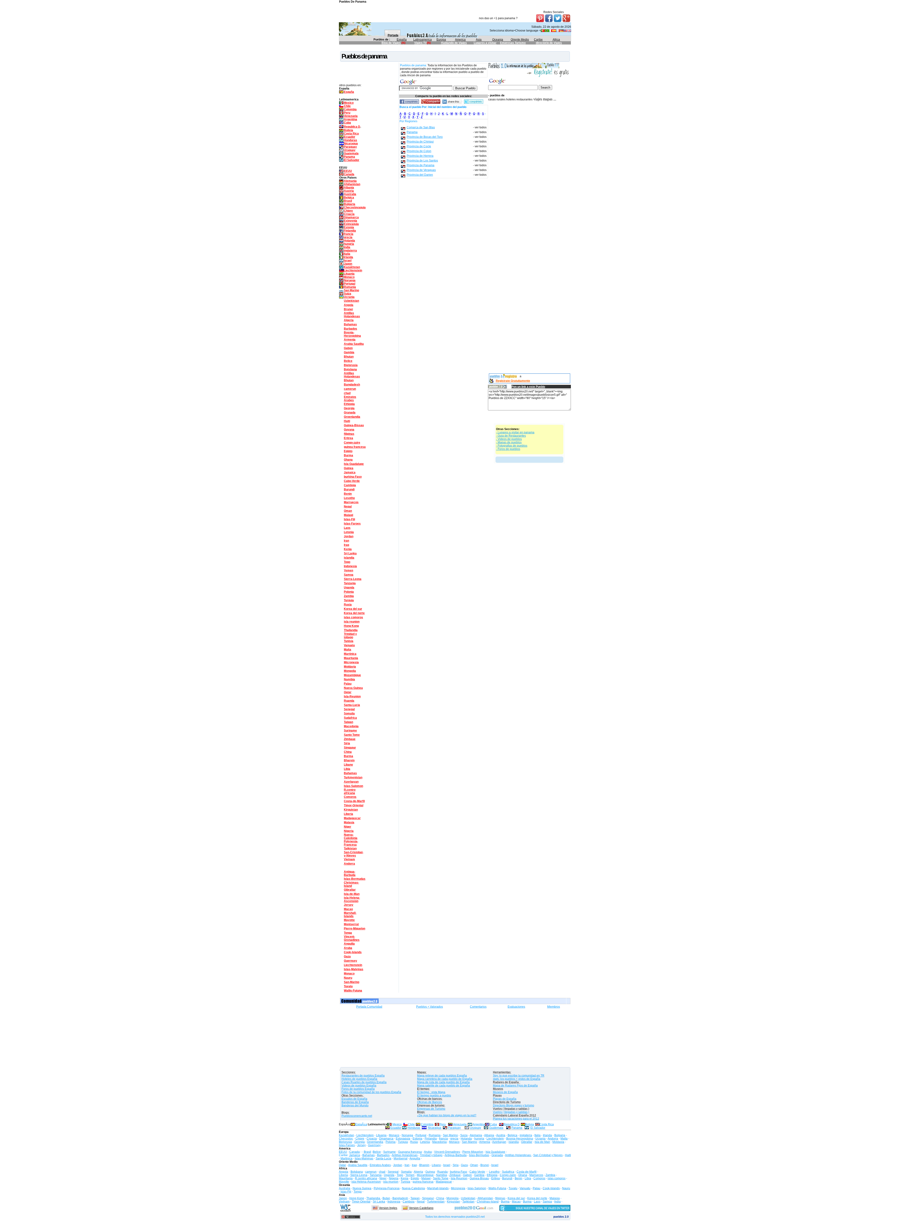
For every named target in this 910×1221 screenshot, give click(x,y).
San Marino (351, 290)
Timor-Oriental (353, 805)
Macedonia (351, 726)
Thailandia (351, 630)
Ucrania (349, 297)
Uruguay (349, 150)
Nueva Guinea (353, 688)
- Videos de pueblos (509, 439)
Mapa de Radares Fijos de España (515, 1085)
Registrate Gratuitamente (513, 380)
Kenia (348, 549)
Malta (347, 649)
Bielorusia (351, 365)
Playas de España (504, 1098)
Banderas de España (355, 1102)
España (402, 39)
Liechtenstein (353, 270)
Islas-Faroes (352, 523)
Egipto (348, 451)
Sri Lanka (350, 553)
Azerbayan (351, 781)
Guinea (348, 468)
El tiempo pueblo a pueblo (434, 1095)
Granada (349, 412)
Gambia (349, 352)
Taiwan (348, 722)
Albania (349, 187)
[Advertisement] (425, 48)
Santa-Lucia (352, 705)
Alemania (350, 181)
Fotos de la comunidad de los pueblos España (371, 1092)
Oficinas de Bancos (429, 1102)
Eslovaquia (351, 224)
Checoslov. (346, 1138)
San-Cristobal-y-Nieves (353, 854)
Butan (386, 1198)
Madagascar (352, 818)
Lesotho (349, 498)
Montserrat (351, 924)
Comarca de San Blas (421, 127)
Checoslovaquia (355, 207)
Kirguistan (351, 809)
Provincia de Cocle (419, 146)
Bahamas (350, 324)
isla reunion (351, 621)
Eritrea (348, 438)
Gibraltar (350, 889)
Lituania (349, 273)
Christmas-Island (351, 884)
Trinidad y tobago (350, 635)
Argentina (350, 119)
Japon (348, 263)
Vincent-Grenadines (351, 938)
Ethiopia (349, 404)
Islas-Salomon (353, 786)
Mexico (349, 102)
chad (347, 393)
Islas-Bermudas (354, 878)
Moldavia (350, 666)
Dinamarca (351, 217)
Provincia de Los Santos (422, 160)
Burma (348, 455)
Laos (347, 528)
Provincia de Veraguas (421, 170)
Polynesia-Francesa (351, 843)
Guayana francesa (410, 1152)
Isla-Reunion (352, 696)
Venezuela (351, 116)
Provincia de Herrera (420, 155)
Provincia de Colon (419, 151)
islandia (349, 557)
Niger (347, 826)
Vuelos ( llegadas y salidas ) (511, 1112)
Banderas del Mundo (355, 1105)
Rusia (348, 604)
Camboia (350, 485)
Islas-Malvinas (353, 969)
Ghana (348, 459)
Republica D (352, 126)
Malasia (349, 822)
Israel (347, 260)
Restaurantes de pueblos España (363, 1075)
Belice (348, 361)
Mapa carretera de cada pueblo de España (444, 1079)
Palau (347, 683)
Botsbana (350, 369)
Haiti (347, 421)
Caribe (538, 39)
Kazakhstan (352, 267)
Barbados (350, 328)
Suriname (350, 730)
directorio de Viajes (549, 43)
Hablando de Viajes (454, 43)
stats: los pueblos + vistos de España (516, 1079)
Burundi (349, 489)
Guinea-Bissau (354, 425)
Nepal (348, 506)
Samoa (348, 574)
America (460, 39)
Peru (347, 112)
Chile (347, 106)
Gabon (348, 348)
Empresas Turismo (513, 43)
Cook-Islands (353, 952)
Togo (347, 562)
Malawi (348, 515)
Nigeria (349, 831)
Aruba (348, 948)
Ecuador (349, 137)
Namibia (349, 679)
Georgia (349, 408)
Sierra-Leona (352, 579)
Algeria (349, 320)
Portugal (349, 283)
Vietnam (349, 859)
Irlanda (348, 257)
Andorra (349, 863)
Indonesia (350, 566)
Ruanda (349, 700)
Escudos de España (354, 1098)
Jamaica (349, 472)
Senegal (349, 709)
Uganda (349, 587)
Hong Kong (351, 626)
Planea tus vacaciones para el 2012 (516, 1118)
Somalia (349, 713)
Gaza (347, 956)
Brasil (348, 200)
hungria (349, 244)
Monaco (349, 277)
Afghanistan (352, 184)
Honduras (350, 140)
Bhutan (349, 356)
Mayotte (349, 920)
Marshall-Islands (350, 914)
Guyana (349, 429)
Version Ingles (388, 1208)
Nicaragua (351, 143)
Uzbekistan (351, 300)
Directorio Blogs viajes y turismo (513, 1105)
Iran (346, 540)
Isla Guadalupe (354, 464)
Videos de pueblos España (358, 1085)
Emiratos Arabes (350, 398)
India (347, 247)
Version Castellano (421, 1208)
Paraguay (350, 146)
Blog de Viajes (391, 43)
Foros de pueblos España (358, 1089)
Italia (347, 254)
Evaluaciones (516, 1006)
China (348, 752)
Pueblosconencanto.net (356, 1116)
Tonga (348, 932)
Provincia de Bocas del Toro (425, 137)
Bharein (349, 760)
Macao (348, 909)
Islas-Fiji (349, 519)
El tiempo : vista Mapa (431, 1092)
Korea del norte (354, 613)
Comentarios (478, 1006)
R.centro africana (349, 791)
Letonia (349, 532)
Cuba (347, 122)
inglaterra (350, 250)
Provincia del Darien (420, 174)
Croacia (349, 214)
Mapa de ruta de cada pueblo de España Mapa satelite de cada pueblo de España (443, 1084)
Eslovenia (350, 220)
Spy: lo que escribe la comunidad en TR (518, 1075)
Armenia (349, 339)
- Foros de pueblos (508, 449)
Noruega (349, 280)
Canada (349, 174)
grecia (348, 237)
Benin (348, 493)
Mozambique (352, 675)
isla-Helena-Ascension (352, 899)
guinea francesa (355, 447)
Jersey (348, 905)
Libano (348, 764)
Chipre (348, 210)
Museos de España (505, 1092)
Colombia (350, 109)
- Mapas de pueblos (509, 442)
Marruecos (351, 502)
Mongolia (350, 671)
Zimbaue (349, 739)
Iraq (346, 545)
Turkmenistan (353, 777)
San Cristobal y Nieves (548, 1155)
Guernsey (350, 960)
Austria (349, 191)
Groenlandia (352, 416)
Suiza (347, 293)
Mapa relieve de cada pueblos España (442, 1075)
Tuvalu (348, 986)
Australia (350, 194)
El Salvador (351, 160)
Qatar (347, 692)
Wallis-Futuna (353, 990)
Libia (347, 769)
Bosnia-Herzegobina (352, 334)
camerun (350, 389)
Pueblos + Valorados (429, 1006)
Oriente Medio (520, 39)
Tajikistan (350, 848)
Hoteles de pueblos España (359, 1079)
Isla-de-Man (351, 894)
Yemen (348, 570)
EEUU (348, 171)
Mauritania (351, 658)
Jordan (348, 536)
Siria (347, 743)
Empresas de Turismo (431, 1108)
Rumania (350, 287)
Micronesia (351, 662)
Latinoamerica (422, 39)
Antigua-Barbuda (349, 873)
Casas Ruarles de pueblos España (364, 1082)
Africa (556, 39)
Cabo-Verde (352, 481)
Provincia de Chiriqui (420, 141)
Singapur (350, 747)
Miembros (553, 1006)
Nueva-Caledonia (350, 836)
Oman (348, 510)
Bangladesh (352, 384)
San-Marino (351, 982)
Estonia (349, 227)
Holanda (349, 240)
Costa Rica (351, 133)
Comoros (350, 797)
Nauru (348, 977)
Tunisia (348, 641)
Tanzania (350, 583)
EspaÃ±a (361, 1124)
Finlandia (350, 230)
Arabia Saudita (354, 344)
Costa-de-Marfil (354, 801)
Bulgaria (349, 204)
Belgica (349, 197)
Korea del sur (353, 608)
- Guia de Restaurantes (511, 435)
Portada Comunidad (369, 1006)
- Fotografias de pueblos (511, 445)
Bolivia (348, 130)
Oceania (497, 39)
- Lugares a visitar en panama (515, 432)
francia (348, 234)
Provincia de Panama (420, 165)
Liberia (348, 814)
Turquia (349, 600)
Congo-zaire (352, 442)
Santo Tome (352, 734)
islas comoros (353, 617)
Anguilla (349, 943)
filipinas (349, 433)
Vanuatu (349, 645)
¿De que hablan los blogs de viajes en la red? (446, 1115)
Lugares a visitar (485, 43)
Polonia (349, 591)
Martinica (350, 653)
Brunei (348, 309)
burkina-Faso (353, 476)
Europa (441, 39)
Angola (348, 305)
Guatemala (351, 153)
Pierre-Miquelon (354, 928)
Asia (479, 39)
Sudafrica (350, 717)
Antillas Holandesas (352, 314)
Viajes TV (420, 43)
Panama (349, 156)
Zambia (349, 596)
